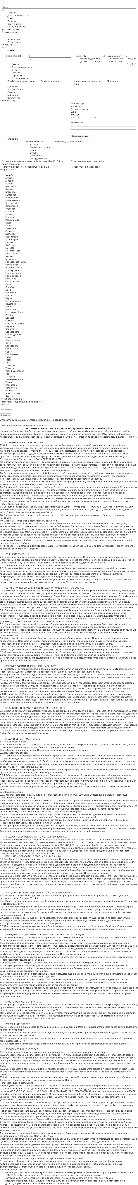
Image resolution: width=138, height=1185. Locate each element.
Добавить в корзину (80, 136)
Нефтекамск (11, 264)
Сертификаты (14, 24)
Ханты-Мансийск (14, 379)
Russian (11, 50)
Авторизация (14, 39)
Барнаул (9, 189)
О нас (10, 18)
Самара (9, 320)
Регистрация (14, 42)
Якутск (9, 396)
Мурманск (10, 259)
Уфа (7, 373)
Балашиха (10, 186)
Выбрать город (92, 61)
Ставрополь (11, 345)
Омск (8, 284)
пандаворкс (93, 166)
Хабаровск (11, 376)
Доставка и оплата (17, 15)
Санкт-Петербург (14, 323)
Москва (9, 256)
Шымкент (10, 390)
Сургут (9, 351)
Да (81, 61)
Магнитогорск (12, 250)
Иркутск (9, 217)
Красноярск (11, 239)
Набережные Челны (15, 261)
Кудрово (9, 242)
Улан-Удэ (10, 365)
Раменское (11, 309)
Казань (9, 222)
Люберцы (10, 245)
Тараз (8, 357)
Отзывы (11, 21)
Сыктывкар (11, 354)
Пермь (8, 298)
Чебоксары (11, 385)
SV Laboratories (15, 89)
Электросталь (12, 393)
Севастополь (12, 331)
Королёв (9, 231)
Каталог (11, 12)
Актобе (9, 175)
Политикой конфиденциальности (57, 419)
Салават (9, 317)
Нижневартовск (13, 267)
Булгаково (10, 194)
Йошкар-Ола (12, 220)
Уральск (9, 368)
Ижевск (9, 214)
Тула (7, 362)
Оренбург (10, 287)
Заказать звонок (11, 32)
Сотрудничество (16, 26)
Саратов (9, 329)
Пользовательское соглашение (87, 161)
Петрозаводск (13, 301)
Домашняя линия (50, 81)
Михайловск (12, 253)
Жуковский (11, 203)
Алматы (9, 178)
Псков (8, 306)
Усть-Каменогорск (15, 371)
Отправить (5, 415)
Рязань (9, 315)
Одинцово (10, 278)
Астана (9, 183)
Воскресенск (12, 197)
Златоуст (10, 208)
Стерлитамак (12, 348)
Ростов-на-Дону (14, 312)
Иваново (10, 211)
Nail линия (12, 86)
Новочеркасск (13, 275)
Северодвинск (13, 334)
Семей (8, 337)
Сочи (8, 343)
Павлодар (10, 292)
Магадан (9, 247)
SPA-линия (112, 81)
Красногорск (12, 236)
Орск (8, 289)
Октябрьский (12, 281)
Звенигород (11, 206)
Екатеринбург (12, 200)
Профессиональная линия (21, 81)
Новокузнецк (12, 270)
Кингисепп (10, 228)
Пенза (8, 295)
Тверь (8, 359)
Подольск (10, 303)
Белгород (10, 192)
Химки (8, 382)
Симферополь (12, 340)
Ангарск (9, 180)
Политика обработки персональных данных (25, 166)
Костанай (10, 234)
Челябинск (11, 387)
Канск (8, 225)
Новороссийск (13, 273)
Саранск (9, 326)
